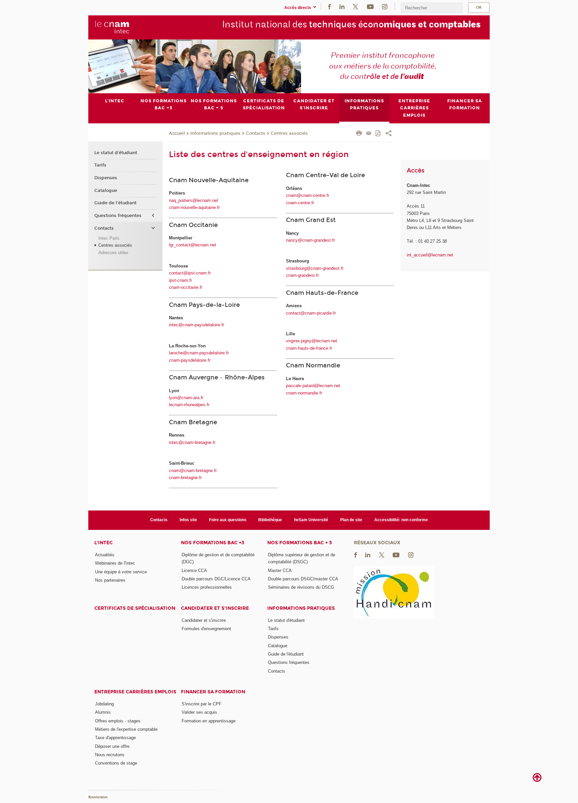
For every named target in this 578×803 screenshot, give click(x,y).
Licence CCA (194, 570)
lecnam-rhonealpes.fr (189, 404)
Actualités (104, 554)
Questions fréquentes (117, 215)
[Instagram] (385, 6)
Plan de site (351, 520)
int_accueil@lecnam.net (430, 254)
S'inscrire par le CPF (201, 703)
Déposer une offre (112, 746)
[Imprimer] (359, 134)
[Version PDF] (378, 134)
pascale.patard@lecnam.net (313, 385)
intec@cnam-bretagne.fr (192, 442)
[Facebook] (329, 6)
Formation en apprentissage (208, 720)
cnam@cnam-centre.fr (307, 195)
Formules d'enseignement (206, 628)
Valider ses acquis (199, 712)
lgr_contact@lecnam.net (192, 244)
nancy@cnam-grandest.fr (310, 240)
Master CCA (280, 570)
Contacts (255, 133)
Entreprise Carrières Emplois (135, 692)
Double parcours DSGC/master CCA (303, 578)
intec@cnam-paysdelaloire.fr (196, 324)
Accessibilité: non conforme (401, 520)
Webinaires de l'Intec (115, 563)
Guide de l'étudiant (115, 203)
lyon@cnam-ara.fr (186, 397)
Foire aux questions (228, 520)
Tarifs (100, 165)
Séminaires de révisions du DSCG (301, 587)
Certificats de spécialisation (134, 608)
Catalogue (105, 190)
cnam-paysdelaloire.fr (189, 360)
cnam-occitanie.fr (185, 287)
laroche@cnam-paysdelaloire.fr (199, 352)
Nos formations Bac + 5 (299, 543)
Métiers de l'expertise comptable (126, 729)
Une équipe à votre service (121, 571)
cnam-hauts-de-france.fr (309, 348)
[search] (432, 7)
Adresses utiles (113, 252)
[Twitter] (356, 6)
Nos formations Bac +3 (212, 543)
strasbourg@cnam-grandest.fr (315, 268)
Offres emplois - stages (117, 720)
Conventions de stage (116, 763)
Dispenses (105, 178)
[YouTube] (370, 6)
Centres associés (289, 133)
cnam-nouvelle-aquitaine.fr (194, 207)
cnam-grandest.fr (302, 275)
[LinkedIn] (342, 6)
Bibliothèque (270, 520)
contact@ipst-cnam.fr (190, 272)
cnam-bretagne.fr (185, 477)
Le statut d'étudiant (115, 152)
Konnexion (98, 797)
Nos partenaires (110, 580)
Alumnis (103, 712)
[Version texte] (369, 134)
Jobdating (104, 703)
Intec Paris (108, 238)
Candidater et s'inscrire (215, 608)
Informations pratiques (215, 133)
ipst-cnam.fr (180, 280)
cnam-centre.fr (300, 202)
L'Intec (103, 543)
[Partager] (388, 134)
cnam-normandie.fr (304, 392)
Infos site (188, 520)
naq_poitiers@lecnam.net (193, 200)
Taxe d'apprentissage (115, 737)
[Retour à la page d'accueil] (112, 27)
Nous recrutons (109, 754)
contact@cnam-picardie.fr (311, 313)
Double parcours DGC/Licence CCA (216, 578)
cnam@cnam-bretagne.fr (193, 470)
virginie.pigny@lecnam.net (311, 340)
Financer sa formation (213, 692)
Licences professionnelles (207, 587)
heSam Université (311, 520)
